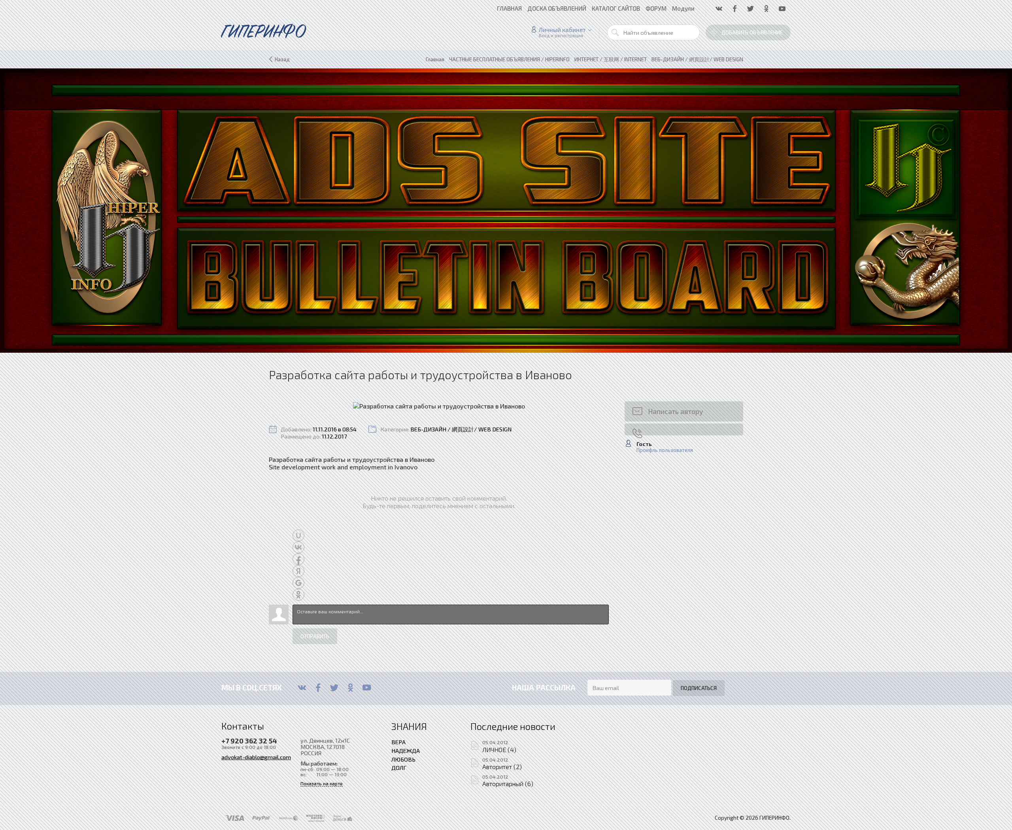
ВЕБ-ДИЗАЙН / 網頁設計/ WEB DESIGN (461, 429)
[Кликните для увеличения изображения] (439, 406)
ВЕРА (398, 741)
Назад (282, 59)
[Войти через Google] (298, 583)
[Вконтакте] (302, 688)
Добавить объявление (752, 32)
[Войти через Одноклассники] (298, 595)
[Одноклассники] (350, 688)
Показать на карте (321, 783)
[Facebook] (318, 688)
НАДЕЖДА (405, 750)
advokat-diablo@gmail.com (256, 757)
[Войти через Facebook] (298, 559)
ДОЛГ (398, 767)
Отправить (314, 636)
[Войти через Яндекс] (298, 571)
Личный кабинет (562, 29)
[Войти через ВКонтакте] (298, 547)
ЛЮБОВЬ (403, 759)
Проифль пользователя (664, 450)
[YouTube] (367, 688)
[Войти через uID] (298, 535)
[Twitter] (334, 688)
